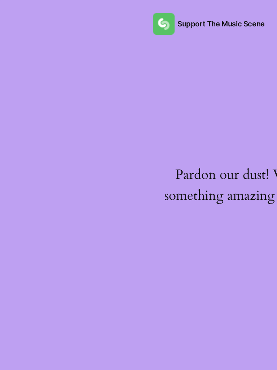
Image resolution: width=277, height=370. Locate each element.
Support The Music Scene (221, 24)
